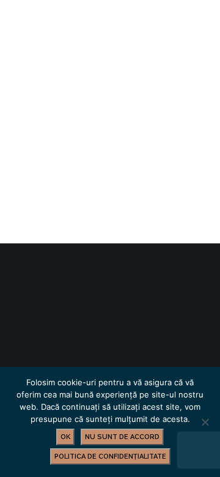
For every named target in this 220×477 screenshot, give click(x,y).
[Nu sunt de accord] (205, 422)
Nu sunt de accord (122, 437)
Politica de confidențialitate (110, 456)
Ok (65, 437)
